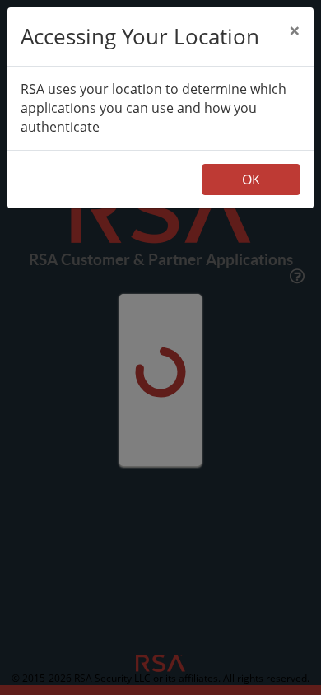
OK (251, 179)
